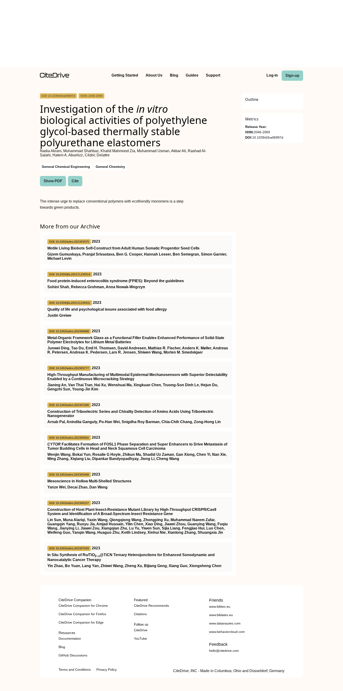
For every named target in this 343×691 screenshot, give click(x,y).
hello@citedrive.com (224, 650)
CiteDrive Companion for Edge (81, 622)
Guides (192, 75)
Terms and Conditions (75, 669)
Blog (174, 75)
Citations (140, 614)
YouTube (140, 638)
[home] (54, 76)
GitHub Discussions (73, 655)
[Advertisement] (172, 34)
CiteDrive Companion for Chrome (83, 605)
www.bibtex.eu (219, 606)
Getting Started (125, 75)
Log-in (272, 75)
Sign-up (292, 75)
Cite (75, 181)
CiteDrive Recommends (151, 605)
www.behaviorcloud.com (227, 632)
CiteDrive (140, 630)
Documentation (70, 638)
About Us (154, 75)
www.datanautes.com (225, 623)
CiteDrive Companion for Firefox (82, 614)
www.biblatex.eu (221, 615)
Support (213, 75)
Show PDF (53, 181)
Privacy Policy (106, 669)
